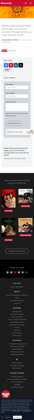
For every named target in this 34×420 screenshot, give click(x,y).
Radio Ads (17, 330)
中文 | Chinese (17, 368)
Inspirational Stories (17, 349)
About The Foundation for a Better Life (17, 295)
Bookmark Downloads (17, 354)
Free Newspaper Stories (17, 322)
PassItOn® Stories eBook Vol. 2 (17, 344)
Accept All (17, 417)
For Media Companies (17, 376)
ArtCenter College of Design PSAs (17, 319)
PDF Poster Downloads (17, 352)
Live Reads (17, 384)
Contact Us (17, 303)
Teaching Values (17, 311)
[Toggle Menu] (26, 3)
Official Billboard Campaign (17, 325)
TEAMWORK (25, 206)
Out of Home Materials (17, 387)
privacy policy (16, 410)
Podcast (17, 327)
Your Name (9, 84)
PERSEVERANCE (25, 235)
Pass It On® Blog (17, 333)
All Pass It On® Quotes (17, 251)
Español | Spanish (17, 363)
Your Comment (11, 102)
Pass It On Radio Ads (17, 382)
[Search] (31, 3)
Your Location (10, 93)
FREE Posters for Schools (17, 346)
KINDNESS (8, 240)
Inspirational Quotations (17, 314)
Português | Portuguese (17, 365)
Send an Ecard (17, 335)
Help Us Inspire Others (17, 287)
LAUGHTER (8, 211)
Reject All (8, 417)
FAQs (17, 298)
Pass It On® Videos (17, 317)
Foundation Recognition (17, 300)
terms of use (26, 410)
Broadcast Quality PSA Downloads (17, 379)
